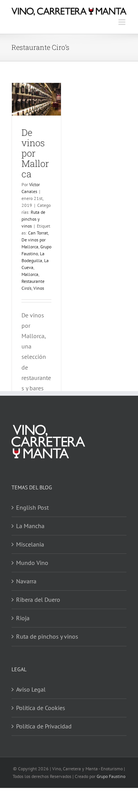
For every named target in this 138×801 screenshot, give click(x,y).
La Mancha (30, 526)
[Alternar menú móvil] (122, 22)
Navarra (26, 581)
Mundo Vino (32, 562)
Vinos (38, 288)
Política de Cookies (40, 708)
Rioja (23, 618)
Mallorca (29, 274)
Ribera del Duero (38, 599)
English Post (32, 507)
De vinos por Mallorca (35, 153)
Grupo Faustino (111, 776)
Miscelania (30, 544)
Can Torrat (38, 233)
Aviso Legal (31, 689)
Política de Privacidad (44, 726)
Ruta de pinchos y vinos (33, 219)
